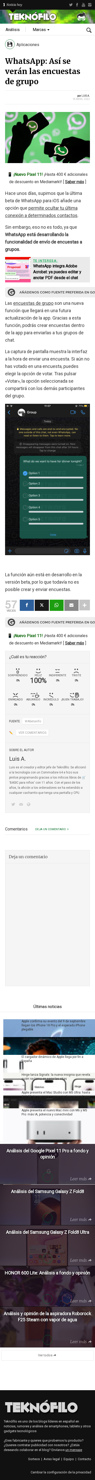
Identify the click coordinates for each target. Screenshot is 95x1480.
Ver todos (45, 1355)
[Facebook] (77, 5)
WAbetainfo (33, 721)
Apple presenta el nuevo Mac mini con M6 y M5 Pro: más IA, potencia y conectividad (54, 1112)
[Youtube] (83, 5)
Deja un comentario (50, 829)
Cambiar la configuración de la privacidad (61, 1472)
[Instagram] (90, 5)
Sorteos (34, 1459)
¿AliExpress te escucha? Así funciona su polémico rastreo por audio (57, 1041)
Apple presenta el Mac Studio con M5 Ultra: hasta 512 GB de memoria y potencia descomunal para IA (56, 1096)
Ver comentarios (32, 733)
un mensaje (73, 1450)
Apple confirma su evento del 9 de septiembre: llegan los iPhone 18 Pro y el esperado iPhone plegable (54, 1025)
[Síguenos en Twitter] (14, 805)
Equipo (69, 1459)
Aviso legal (52, 1459)
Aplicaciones (27, 44)
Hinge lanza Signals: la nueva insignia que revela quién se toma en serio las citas (56, 1077)
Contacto (84, 1459)
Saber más (74, 181)
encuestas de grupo (33, 303)
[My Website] (29, 805)
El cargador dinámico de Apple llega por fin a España (52, 1059)
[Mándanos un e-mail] (22, 805)
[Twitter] (71, 5)
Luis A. (86, 95)
